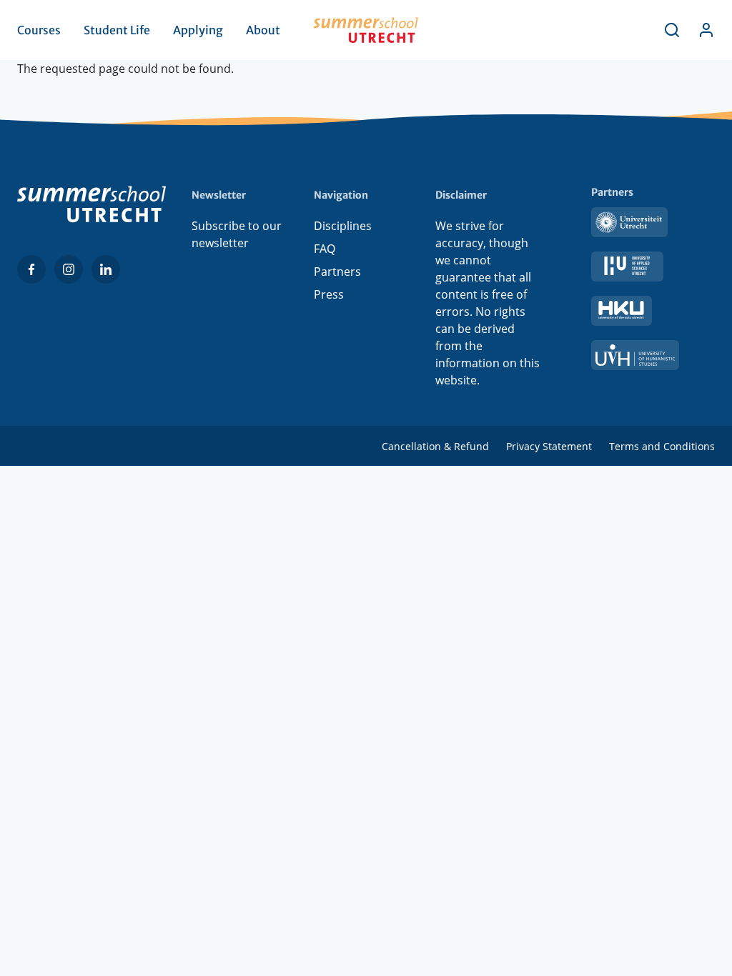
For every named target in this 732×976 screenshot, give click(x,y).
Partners (337, 271)
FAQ (324, 249)
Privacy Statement (549, 446)
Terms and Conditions (662, 446)
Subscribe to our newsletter (237, 234)
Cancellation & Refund (435, 446)
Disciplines (343, 226)
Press (329, 294)
